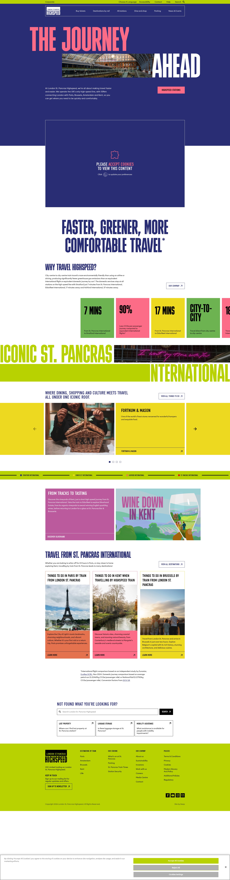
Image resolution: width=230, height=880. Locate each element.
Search (165, 711)
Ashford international (108, 475)
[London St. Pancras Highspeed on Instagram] (178, 795)
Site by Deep (179, 804)
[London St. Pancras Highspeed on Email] (183, 795)
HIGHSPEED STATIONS (171, 90)
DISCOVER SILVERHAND (56, 536)
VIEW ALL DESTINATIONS (170, 564)
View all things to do (170, 396)
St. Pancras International (161, 475)
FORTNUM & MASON (128, 451)
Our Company (174, 285)
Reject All (176, 868)
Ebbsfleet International (56, 475)
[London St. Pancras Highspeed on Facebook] (168, 795)
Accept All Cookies (176, 861)
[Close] (226, 867)
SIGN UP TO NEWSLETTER (57, 786)
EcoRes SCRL (86, 674)
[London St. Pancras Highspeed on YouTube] (173, 795)
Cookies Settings (176, 874)
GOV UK (126, 680)
